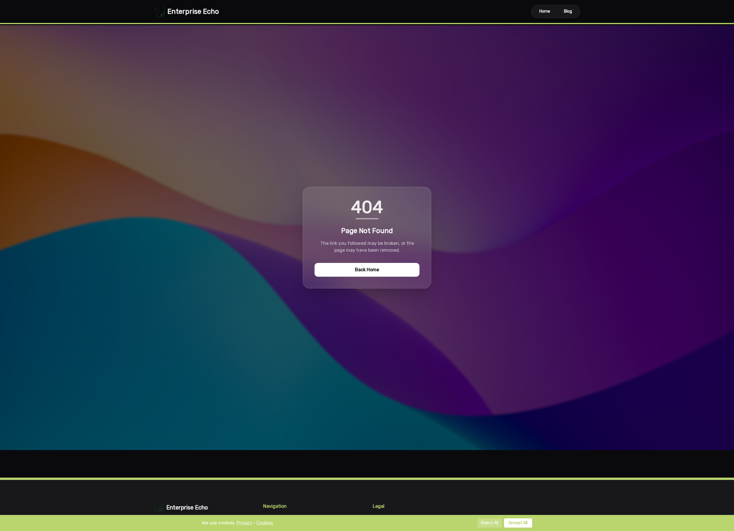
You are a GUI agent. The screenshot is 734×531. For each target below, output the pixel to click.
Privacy (245, 523)
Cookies (264, 523)
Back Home (367, 269)
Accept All (518, 522)
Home (544, 11)
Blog (568, 11)
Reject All (489, 522)
